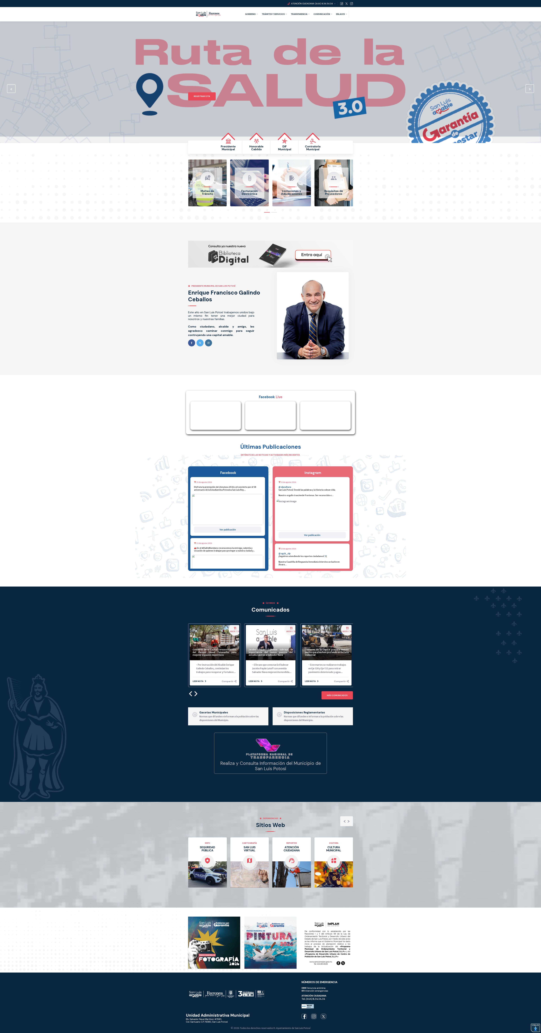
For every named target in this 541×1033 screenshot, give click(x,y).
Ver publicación (227, 529)
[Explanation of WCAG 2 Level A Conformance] (307, 1004)
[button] (266, 212)
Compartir (228, 681)
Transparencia (299, 14)
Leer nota (198, 681)
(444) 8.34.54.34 (324, 3)
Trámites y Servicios (273, 14)
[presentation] (11, 88)
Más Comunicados (337, 695)
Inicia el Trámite (203, 111)
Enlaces (340, 14)
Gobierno (250, 14)
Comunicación (321, 14)
